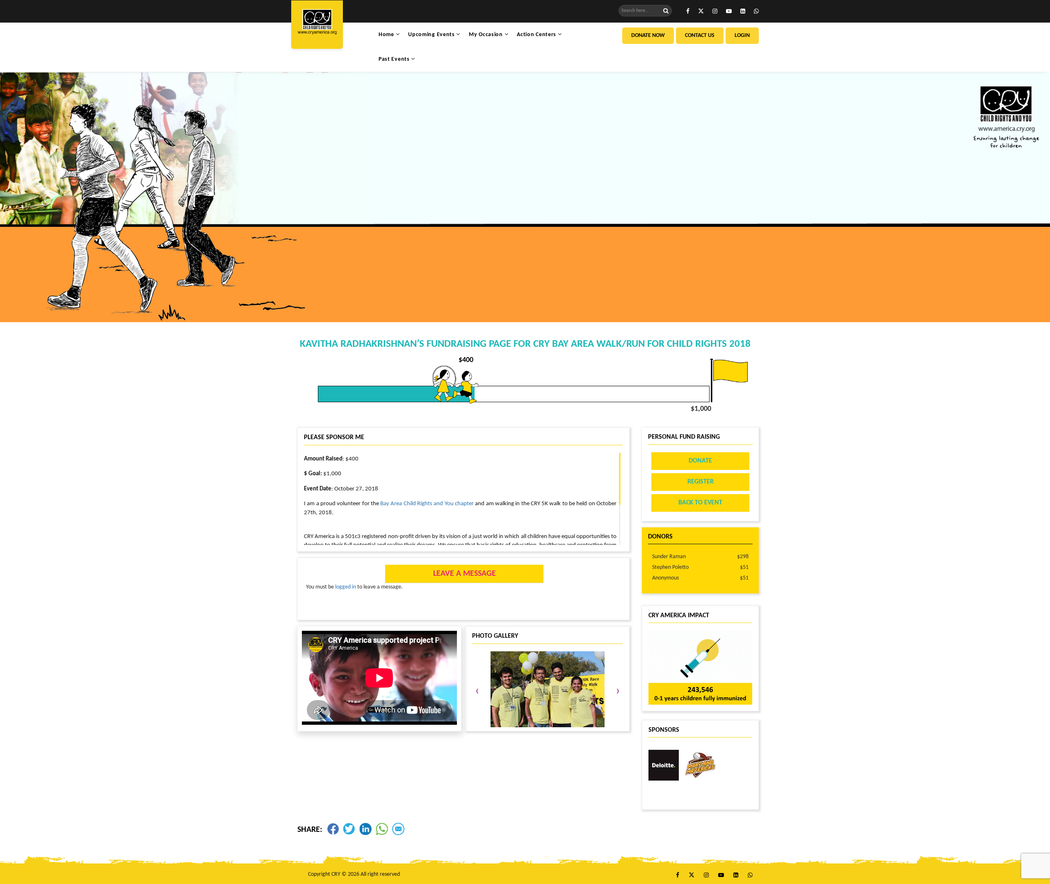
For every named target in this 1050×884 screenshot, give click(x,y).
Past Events (395, 59)
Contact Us (699, 35)
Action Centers (537, 35)
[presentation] (477, 691)
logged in (345, 587)
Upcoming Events (432, 35)
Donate (700, 461)
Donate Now (648, 35)
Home (387, 35)
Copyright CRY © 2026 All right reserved (354, 874)
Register (700, 482)
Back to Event (700, 502)
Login (742, 35)
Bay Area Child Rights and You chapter (427, 504)
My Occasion (486, 35)
